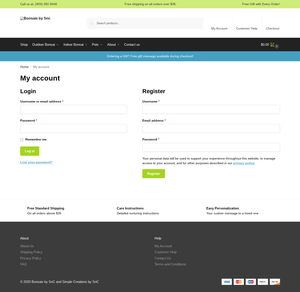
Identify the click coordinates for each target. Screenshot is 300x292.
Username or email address (48, 101)
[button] (270, 44)
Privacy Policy (30, 258)
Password (35, 120)
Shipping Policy (31, 252)
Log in (30, 151)
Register (153, 174)
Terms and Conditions (170, 264)
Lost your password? (36, 162)
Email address (160, 120)
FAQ (23, 264)
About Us (27, 246)
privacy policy (243, 163)
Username (157, 101)
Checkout (272, 28)
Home (24, 67)
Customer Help (246, 28)
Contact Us (163, 258)
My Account (219, 28)
